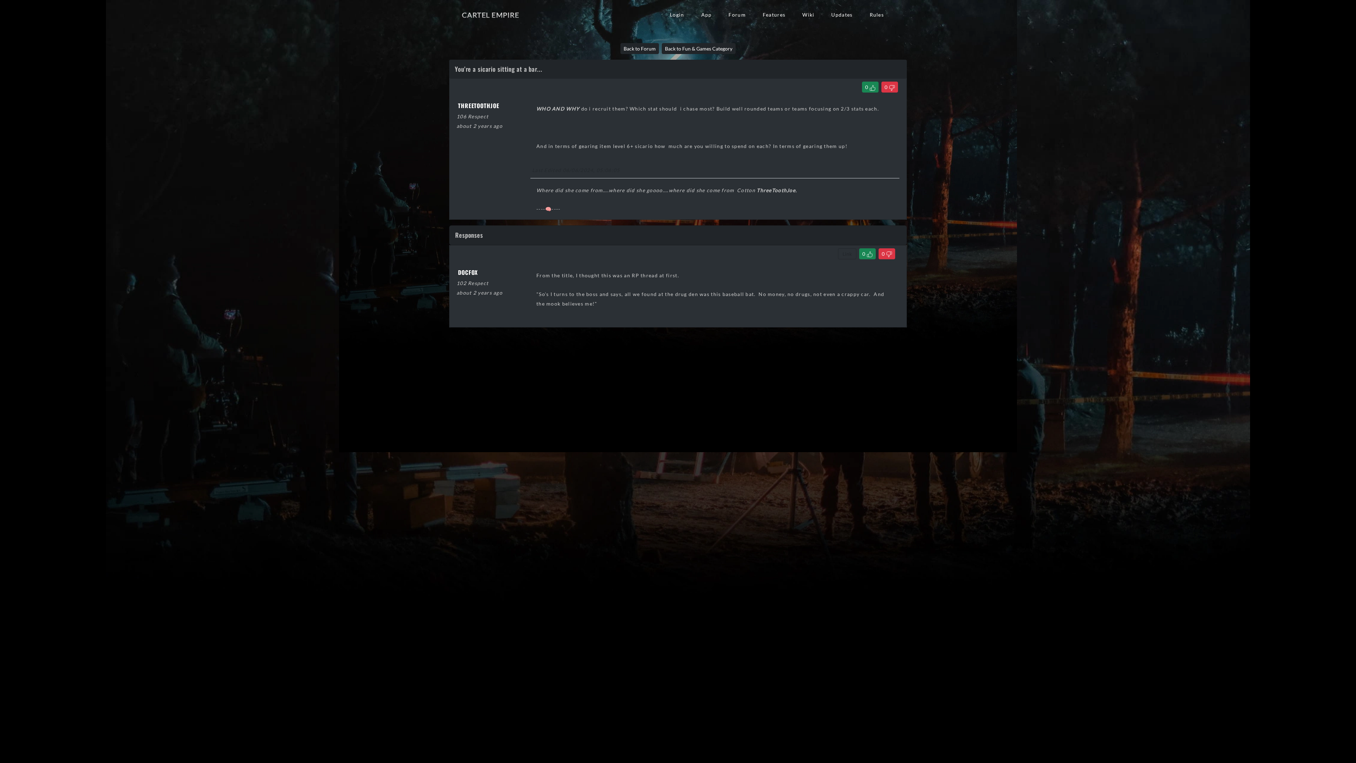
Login (677, 15)
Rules (877, 15)
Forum (736, 15)
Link (847, 254)
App (706, 15)
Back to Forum (640, 49)
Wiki (808, 15)
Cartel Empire (490, 15)
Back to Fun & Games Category (698, 49)
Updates (841, 15)
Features (774, 15)
